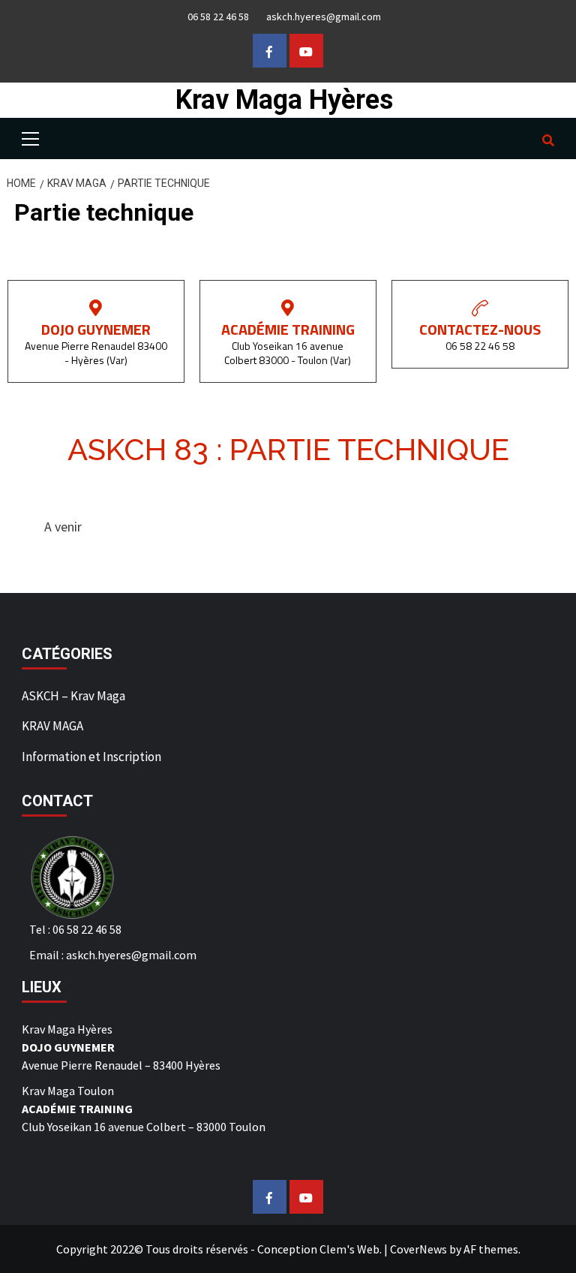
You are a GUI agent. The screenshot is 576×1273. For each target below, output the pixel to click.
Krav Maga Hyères (284, 100)
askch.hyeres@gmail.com (323, 16)
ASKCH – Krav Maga (73, 696)
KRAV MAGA (52, 726)
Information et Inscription (91, 756)
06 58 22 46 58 (218, 16)
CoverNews (418, 1248)
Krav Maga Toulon (68, 1090)
